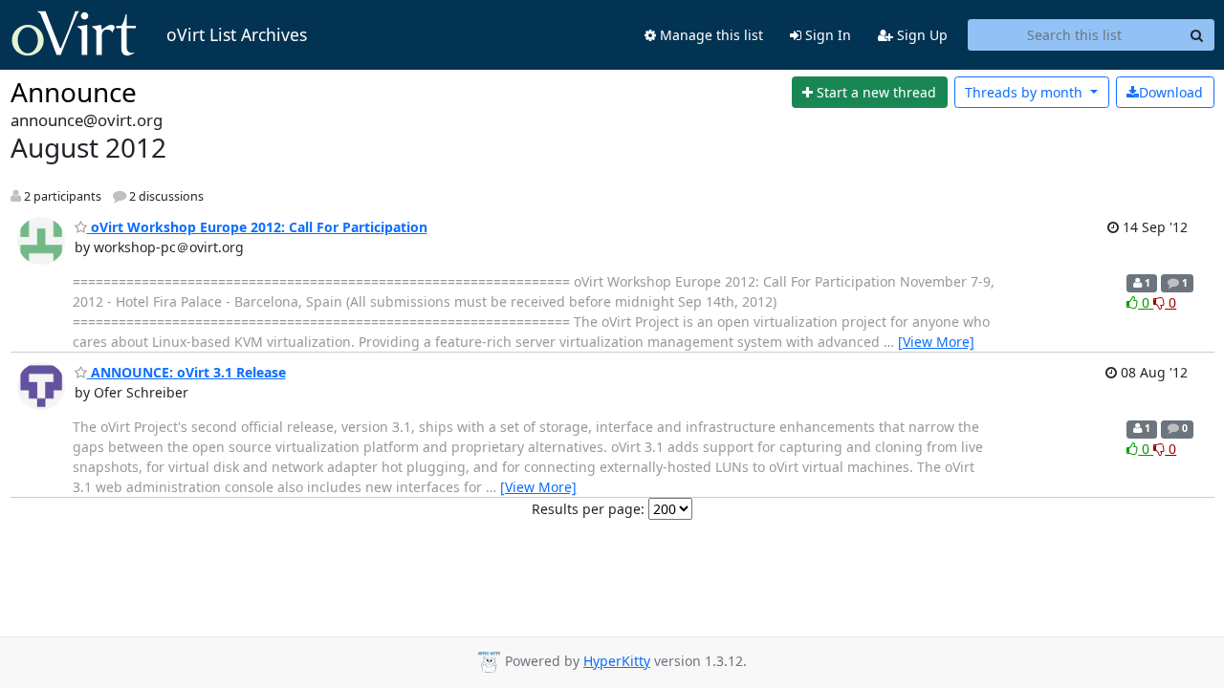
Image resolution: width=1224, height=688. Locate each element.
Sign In (826, 35)
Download (1171, 92)
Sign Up (920, 35)
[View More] (936, 342)
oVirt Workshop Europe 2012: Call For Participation (257, 227)
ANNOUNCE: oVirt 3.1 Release (186, 372)
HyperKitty (616, 661)
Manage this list (709, 35)
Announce (74, 92)
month (1025, 92)
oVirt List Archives (236, 34)
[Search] (1197, 35)
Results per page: (588, 509)
